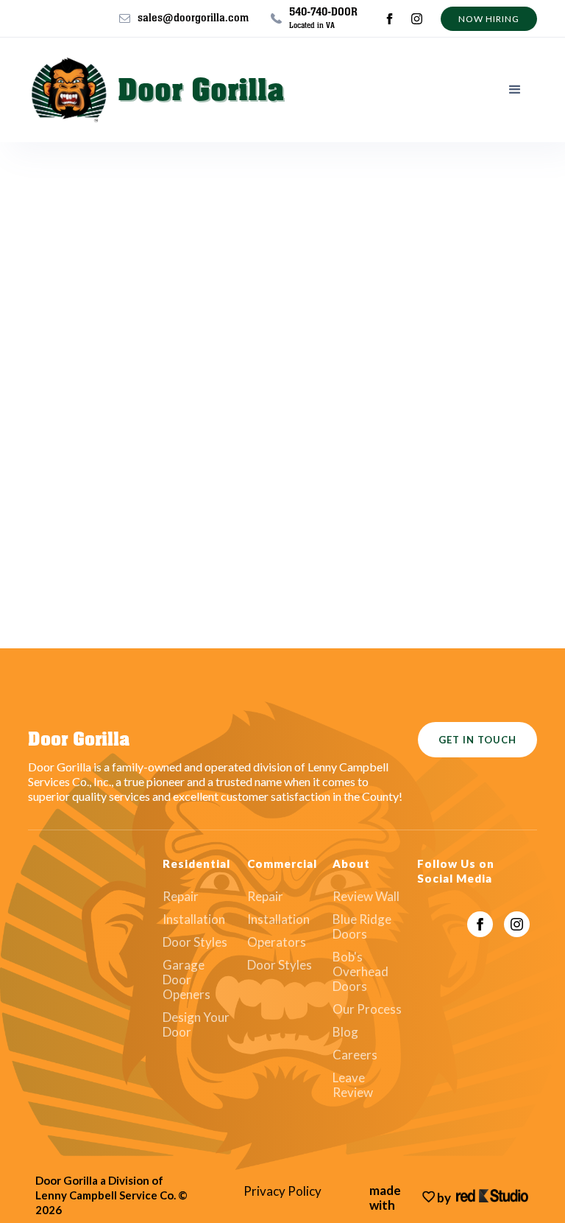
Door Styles (195, 942)
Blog (345, 1032)
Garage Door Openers (186, 980)
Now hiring (488, 18)
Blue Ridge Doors (362, 927)
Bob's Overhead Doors (360, 972)
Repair (181, 896)
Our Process (367, 1009)
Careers (355, 1055)
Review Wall (366, 896)
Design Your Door (196, 1025)
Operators (276, 942)
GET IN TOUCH (477, 740)
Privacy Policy (282, 1191)
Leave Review (353, 1085)
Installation (194, 919)
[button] (515, 90)
